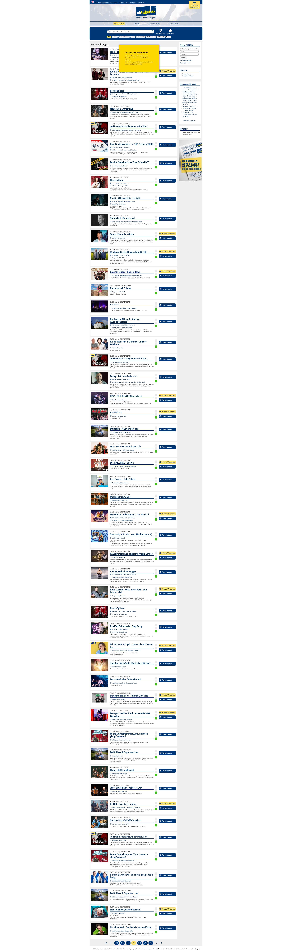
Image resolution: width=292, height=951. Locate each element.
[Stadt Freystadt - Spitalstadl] (111, 292)
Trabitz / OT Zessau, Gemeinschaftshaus (124, 466)
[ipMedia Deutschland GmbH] (111, 96)
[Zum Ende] (161, 942)
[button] (183, 57)
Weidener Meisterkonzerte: (120, 183)
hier (141, 64)
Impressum (141, 2)
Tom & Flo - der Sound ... (189, 96)
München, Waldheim (118, 557)
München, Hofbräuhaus (119, 96)
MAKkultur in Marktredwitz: (120, 629)
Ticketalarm (154, 24)
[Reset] (152, 31)
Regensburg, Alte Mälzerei (120, 773)
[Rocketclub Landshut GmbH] (111, 699)
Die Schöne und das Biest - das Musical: (123, 518)
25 (122, 943)
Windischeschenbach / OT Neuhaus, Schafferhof (126, 808)
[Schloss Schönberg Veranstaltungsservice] (111, 327)
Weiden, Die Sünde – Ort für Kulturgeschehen (125, 80)
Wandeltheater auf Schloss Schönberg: (123, 325)
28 (139, 943)
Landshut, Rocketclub (118, 699)
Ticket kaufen (167, 52)
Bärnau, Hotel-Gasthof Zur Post (121, 881)
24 (116, 943)
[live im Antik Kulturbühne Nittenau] (111, 450)
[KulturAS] (111, 112)
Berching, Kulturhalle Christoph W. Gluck (124, 308)
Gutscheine (174, 24)
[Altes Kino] (111, 238)
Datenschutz (170, 949)
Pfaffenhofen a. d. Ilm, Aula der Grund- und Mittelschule (128, 382)
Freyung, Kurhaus (117, 756)
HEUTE (136, 24)
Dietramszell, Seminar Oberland (121, 740)
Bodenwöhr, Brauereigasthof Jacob (122, 719)
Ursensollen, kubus (118, 348)
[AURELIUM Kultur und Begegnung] (111, 500)
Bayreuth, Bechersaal (118, 57)
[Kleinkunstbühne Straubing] (111, 204)
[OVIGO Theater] (111, 130)
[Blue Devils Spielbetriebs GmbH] (111, 150)
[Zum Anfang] (106, 942)
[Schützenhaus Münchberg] (111, 483)
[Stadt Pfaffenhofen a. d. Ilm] (111, 382)
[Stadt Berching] (111, 308)
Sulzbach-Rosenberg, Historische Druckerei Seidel (127, 222)
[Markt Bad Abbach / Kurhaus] (111, 538)
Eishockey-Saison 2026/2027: (121, 147)
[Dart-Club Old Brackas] (111, 897)
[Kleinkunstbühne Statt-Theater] (111, 651)
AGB (116, 2)
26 (128, 943)
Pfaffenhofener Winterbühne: (121, 379)
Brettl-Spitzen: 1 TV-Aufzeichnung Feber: (124, 94)
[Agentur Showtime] (111, 416)
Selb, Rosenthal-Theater (119, 400)
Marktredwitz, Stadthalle (119, 166)
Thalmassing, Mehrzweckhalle (121, 432)
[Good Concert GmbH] (111, 166)
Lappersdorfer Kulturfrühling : (121, 255)
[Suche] (108, 31)
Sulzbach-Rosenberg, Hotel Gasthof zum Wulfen (126, 130)
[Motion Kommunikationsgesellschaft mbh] (111, 57)
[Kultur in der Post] (111, 881)
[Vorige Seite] (111, 942)
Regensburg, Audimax (118, 596)
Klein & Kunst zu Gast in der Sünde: (122, 77)
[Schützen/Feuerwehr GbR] (111, 466)
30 (151, 943)
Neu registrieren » (185, 63)
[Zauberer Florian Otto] (111, 557)
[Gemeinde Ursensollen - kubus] (111, 348)
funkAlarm (185, 116)
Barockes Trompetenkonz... (190, 90)
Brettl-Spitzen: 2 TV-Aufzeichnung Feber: (124, 611)
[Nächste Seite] (157, 942)
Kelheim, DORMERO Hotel (120, 824)
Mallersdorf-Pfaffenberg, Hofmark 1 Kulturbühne (127, 275)
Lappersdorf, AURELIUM (119, 258)
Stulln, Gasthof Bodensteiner (120, 362)
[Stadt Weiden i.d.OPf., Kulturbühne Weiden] (111, 80)
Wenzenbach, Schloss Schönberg (122, 327)
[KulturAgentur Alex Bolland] (111, 258)
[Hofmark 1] (111, 275)
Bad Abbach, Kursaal (118, 538)
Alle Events (119, 24)
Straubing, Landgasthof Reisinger (122, 577)
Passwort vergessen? (186, 60)
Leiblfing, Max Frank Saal (119, 791)
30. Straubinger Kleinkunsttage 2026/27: (124, 201)
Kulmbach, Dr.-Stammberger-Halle (122, 520)
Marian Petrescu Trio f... (189, 100)
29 (145, 943)
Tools (127, 2)
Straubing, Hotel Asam (118, 204)
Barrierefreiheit (180, 949)
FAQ (111, 2)
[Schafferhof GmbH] (111, 808)
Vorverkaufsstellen (102, 2)
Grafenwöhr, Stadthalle (119, 416)
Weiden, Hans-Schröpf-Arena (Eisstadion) (124, 150)
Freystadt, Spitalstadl (118, 292)
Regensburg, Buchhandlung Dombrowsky (124, 683)
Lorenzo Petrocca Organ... (190, 114)
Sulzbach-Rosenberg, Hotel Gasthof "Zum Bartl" (126, 112)
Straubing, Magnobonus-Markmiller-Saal (124, 860)
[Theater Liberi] (111, 520)
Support (121, 2)
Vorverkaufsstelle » (188, 76)
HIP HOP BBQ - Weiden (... (190, 88)
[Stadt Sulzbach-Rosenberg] (111, 222)
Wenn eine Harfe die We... (190, 106)
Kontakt (133, 2)
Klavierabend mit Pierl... (189, 108)
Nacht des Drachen (188, 110)
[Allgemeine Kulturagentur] (111, 824)
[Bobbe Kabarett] (111, 432)
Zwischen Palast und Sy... (189, 98)
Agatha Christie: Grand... (189, 102)
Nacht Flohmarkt (187, 112)
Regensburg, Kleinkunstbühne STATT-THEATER (126, 651)
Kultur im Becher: (117, 55)
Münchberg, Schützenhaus (120, 483)
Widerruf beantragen (192, 949)
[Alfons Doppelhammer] (111, 740)
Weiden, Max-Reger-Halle (120, 186)
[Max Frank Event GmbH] (111, 791)
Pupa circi (185, 104)
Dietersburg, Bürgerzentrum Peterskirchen (125, 897)
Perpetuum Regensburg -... (190, 94)
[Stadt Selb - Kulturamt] (111, 400)
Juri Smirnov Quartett (189, 92)
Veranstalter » (186, 74)
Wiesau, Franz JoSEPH (119, 840)
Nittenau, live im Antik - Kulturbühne (123, 450)
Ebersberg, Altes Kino (118, 238)
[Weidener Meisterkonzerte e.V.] (111, 186)
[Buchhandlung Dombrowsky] (111, 683)
